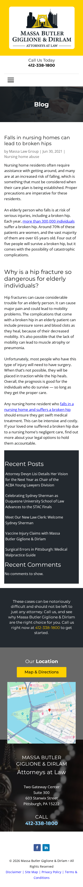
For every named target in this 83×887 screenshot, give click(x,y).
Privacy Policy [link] (51, 872)
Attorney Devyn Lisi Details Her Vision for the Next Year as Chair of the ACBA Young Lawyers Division (36, 479)
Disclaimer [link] (13, 872)
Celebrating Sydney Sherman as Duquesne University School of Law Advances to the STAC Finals (34, 501)
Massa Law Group (24, 151)
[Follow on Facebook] (37, 847)
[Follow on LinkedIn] (46, 847)
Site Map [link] (31, 872)
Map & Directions (42, 672)
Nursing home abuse (21, 156)
